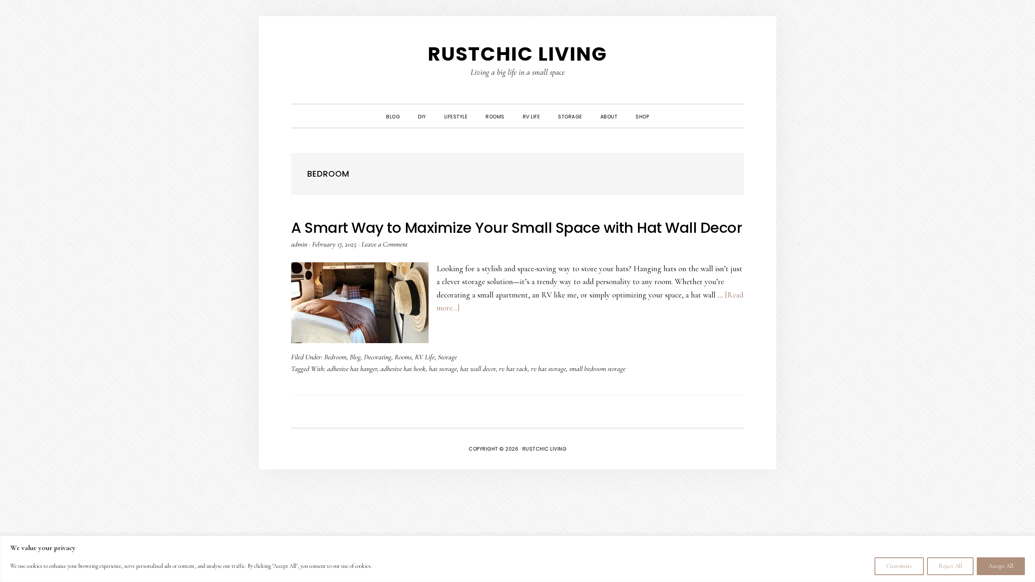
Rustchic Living (517, 53)
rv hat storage (548, 368)
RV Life (425, 356)
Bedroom (335, 356)
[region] (517, 559)
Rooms (403, 356)
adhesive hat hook (403, 368)
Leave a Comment (384, 244)
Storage (447, 356)
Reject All (950, 566)
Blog (355, 356)
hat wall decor (478, 368)
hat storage (443, 368)
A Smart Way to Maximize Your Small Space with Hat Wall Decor (516, 227)
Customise (899, 566)
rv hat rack (513, 368)
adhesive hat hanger (352, 368)
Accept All (1001, 566)
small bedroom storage (597, 368)
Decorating (377, 356)
